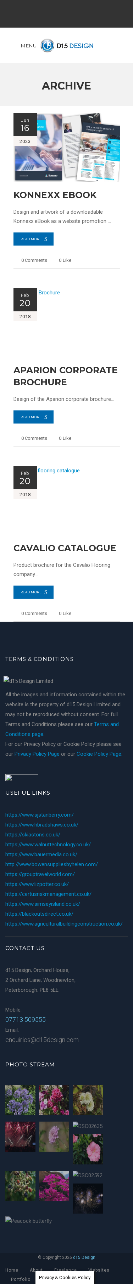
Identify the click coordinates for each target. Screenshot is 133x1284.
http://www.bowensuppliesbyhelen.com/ (51, 864)
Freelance (65, 1270)
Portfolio (21, 1279)
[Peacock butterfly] (28, 1221)
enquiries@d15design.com (42, 1039)
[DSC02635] (87, 1126)
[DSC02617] (54, 1138)
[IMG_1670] (20, 1138)
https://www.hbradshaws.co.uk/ (41, 825)
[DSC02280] (88, 1150)
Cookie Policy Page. (99, 754)
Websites (99, 1270)
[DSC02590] (54, 1101)
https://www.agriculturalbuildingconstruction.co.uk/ (64, 924)
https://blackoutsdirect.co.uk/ (39, 914)
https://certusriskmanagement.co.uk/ (48, 894)
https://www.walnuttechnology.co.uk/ (48, 844)
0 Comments (34, 260)
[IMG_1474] (20, 1101)
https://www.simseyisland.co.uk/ (42, 904)
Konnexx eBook (54, 195)
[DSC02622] (20, 1187)
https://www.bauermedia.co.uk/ (41, 854)
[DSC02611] (88, 1101)
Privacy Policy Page (37, 754)
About (36, 1270)
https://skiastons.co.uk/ (32, 834)
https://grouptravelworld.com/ (40, 874)
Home (11, 1270)
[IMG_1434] (54, 1187)
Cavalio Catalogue (64, 548)
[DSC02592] (87, 1175)
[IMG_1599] (88, 1200)
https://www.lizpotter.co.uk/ (37, 884)
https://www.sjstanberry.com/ (39, 815)
